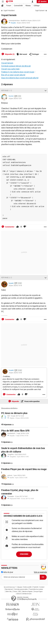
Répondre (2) (10, 54)
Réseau (28, 6)
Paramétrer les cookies (36, 589)
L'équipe (19, 587)
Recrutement (9, 589)
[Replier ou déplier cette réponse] (46, 90)
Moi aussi (23, 54)
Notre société (27, 587)
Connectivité (18, 6)
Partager (35, 54)
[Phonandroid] (35, 619)
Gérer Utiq (9, 591)
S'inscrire (24, 554)
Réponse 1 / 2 (6, 90)
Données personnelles (21, 589)
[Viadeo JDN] (35, 614)
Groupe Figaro (38, 591)
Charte (15, 591)
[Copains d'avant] (12, 614)
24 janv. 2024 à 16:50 (23, 23)
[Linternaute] (12, 609)
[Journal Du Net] (35, 604)
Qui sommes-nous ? (10, 587)
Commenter (9, 227)
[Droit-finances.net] (35, 609)
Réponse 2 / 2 (6, 278)
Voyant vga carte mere (10, 69)
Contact (41, 587)
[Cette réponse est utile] (17, 226)
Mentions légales (27, 591)
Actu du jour (8, 572)
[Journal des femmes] (12, 604)
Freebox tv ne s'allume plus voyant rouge (17, 72)
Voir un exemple (40, 572)
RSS (19, 591)
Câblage (37, 6)
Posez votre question (32, 401)
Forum (8, 6)
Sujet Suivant (40, 10)
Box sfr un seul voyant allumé (13, 75)
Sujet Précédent (9, 10)
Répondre (15, 401)
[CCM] (9, 1)
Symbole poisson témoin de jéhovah (16, 66)
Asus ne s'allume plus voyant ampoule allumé (19, 78)
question (44, 1)
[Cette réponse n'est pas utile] (24, 226)
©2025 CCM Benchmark (24, 594)
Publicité (35, 587)
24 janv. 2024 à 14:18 (15, 285)
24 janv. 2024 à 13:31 (15, 98)
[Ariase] (12, 619)
